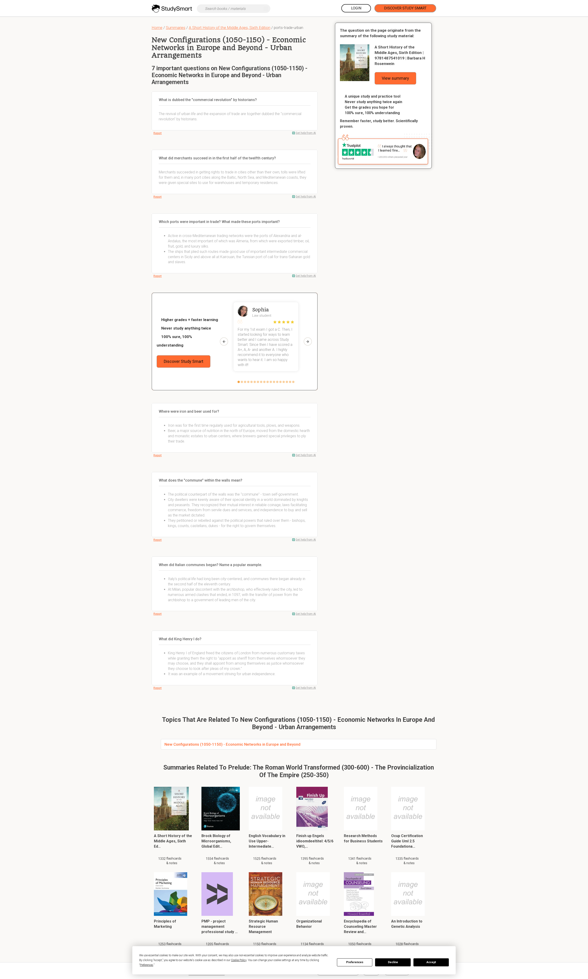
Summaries (175, 27)
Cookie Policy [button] (238, 960)
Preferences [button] (146, 965)
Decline (393, 962)
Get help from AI (306, 133)
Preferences (354, 962)
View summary (395, 78)
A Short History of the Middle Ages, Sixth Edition (229, 27)
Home (157, 27)
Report (157, 133)
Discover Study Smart (405, 8)
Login (356, 8)
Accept (431, 962)
